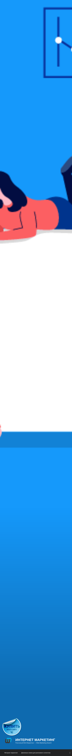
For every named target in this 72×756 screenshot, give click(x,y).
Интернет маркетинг (35, 739)
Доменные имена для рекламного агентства (35, 753)
